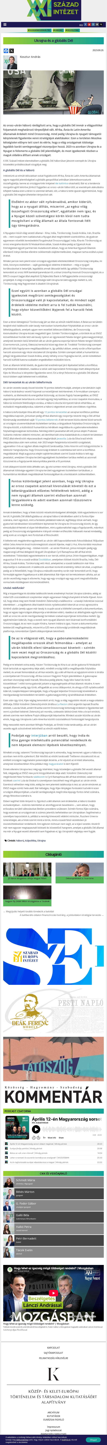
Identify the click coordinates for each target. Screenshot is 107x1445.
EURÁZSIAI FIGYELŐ (53, 1419)
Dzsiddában (45, 559)
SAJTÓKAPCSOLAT (53, 1352)
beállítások (66, 1440)
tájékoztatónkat (22, 1440)
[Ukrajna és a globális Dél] (53, 84)
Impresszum (53, 1426)
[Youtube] (89, 24)
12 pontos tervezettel (55, 412)
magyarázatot (55, 763)
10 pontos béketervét (46, 419)
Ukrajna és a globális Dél (53, 40)
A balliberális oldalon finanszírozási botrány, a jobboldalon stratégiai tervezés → (62, 915)
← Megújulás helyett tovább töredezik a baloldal (28, 911)
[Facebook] (85, 24)
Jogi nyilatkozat (53, 1430)
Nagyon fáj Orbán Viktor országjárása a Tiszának (27, 901)
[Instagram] (93, 24)
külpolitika (30, 840)
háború (58, 30)
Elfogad (93, 1440)
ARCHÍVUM (53, 1412)
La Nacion (62, 704)
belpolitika (72, 30)
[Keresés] (101, 24)
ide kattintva (61, 183)
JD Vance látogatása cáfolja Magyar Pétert (27, 878)
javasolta (61, 438)
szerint (16, 780)
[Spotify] (97, 24)
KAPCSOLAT (53, 1347)
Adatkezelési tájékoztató (53, 1433)
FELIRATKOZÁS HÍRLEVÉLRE (53, 1358)
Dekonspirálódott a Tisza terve (80, 878)
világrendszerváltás (40, 30)
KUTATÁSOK (53, 1416)
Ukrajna (41, 840)
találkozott (39, 776)
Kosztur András (30, 57)
